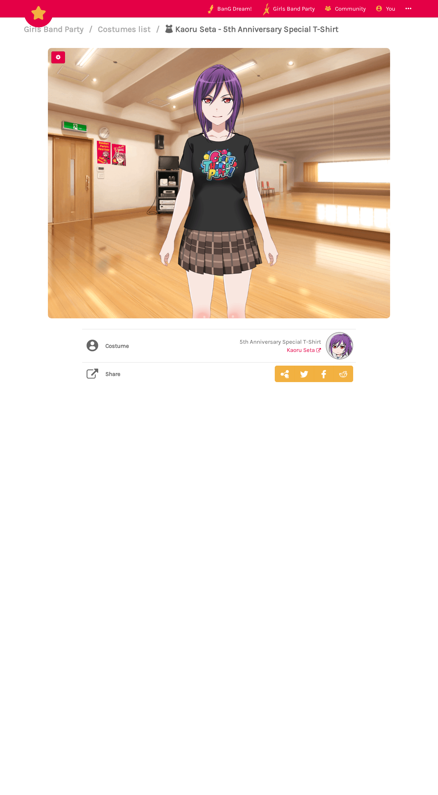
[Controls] (58, 57)
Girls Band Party (55, 29)
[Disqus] (219, 496)
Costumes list (125, 29)
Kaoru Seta (301, 349)
